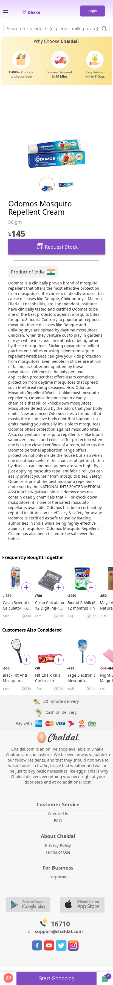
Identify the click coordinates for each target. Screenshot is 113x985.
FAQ (58, 820)
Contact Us (58, 813)
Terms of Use (58, 852)
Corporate (58, 876)
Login (92, 11)
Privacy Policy (58, 845)
